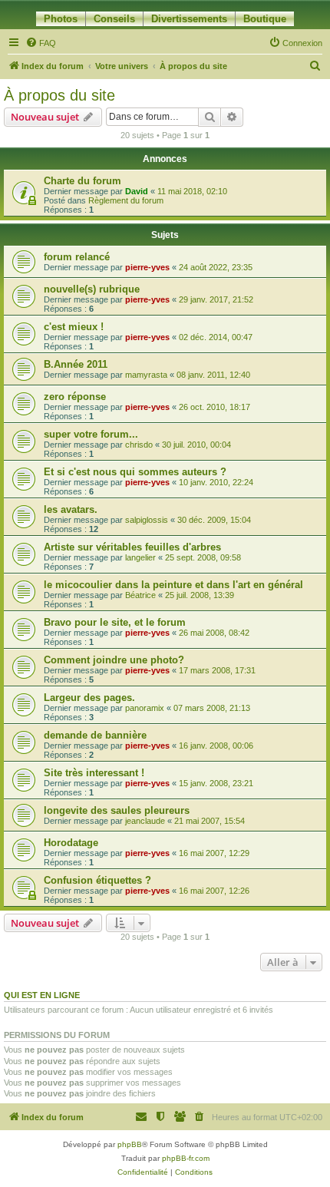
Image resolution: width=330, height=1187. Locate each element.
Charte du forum (82, 181)
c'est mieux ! (74, 326)
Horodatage (71, 842)
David (136, 191)
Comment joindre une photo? (114, 660)
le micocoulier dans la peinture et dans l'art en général (173, 584)
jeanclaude (145, 820)
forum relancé (77, 257)
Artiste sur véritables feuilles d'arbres (132, 547)
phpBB (129, 1144)
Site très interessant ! (94, 773)
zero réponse (75, 396)
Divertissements (189, 19)
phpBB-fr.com (186, 1158)
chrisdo (139, 444)
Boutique (264, 19)
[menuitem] (40, 43)
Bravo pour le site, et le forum (115, 622)
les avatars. (70, 509)
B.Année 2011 (75, 364)
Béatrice (140, 595)
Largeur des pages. (89, 697)
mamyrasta (146, 374)
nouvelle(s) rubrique (92, 289)
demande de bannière (95, 735)
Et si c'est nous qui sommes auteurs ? (135, 472)
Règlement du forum (125, 200)
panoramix (144, 708)
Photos (61, 19)
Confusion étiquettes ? (97, 880)
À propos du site (59, 95)
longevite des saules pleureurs (117, 810)
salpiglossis (146, 519)
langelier (140, 557)
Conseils (114, 19)
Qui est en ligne (42, 995)
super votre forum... (91, 434)
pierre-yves (147, 267)
